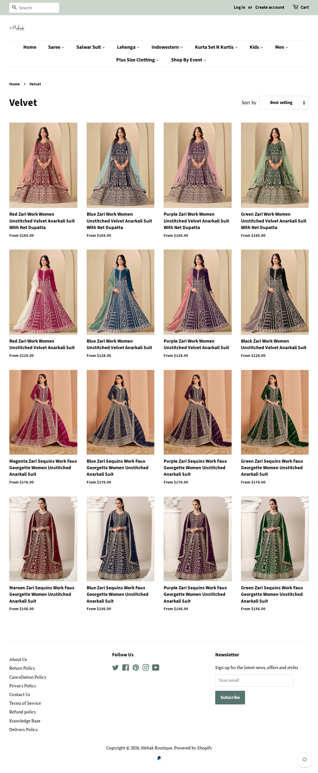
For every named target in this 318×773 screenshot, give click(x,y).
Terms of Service (25, 703)
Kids (255, 47)
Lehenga (126, 47)
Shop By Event (187, 59)
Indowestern (166, 47)
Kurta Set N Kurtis (214, 47)
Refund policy (22, 712)
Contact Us (19, 694)
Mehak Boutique (156, 748)
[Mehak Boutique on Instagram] (145, 669)
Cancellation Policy (27, 677)
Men (280, 47)
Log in (239, 7)
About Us (18, 659)
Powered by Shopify (193, 748)
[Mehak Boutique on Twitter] (115, 669)
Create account (269, 7)
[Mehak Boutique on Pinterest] (135, 669)
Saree (54, 47)
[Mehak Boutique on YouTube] (155, 669)
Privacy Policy (22, 686)
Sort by (249, 102)
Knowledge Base (24, 721)
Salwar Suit (89, 47)
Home (29, 47)
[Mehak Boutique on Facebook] (125, 669)
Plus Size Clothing (136, 59)
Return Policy (22, 668)
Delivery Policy (23, 729)
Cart (305, 7)
